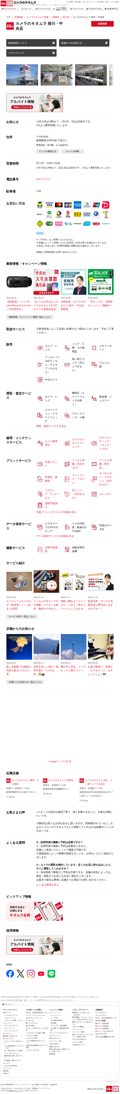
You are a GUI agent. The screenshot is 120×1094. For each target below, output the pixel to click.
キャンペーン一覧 (55, 1041)
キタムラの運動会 (78, 1027)
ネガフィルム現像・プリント (13, 1020)
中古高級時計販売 (56, 1020)
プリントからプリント (11, 1053)
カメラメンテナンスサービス (35, 1015)
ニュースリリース (23, 1084)
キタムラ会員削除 (102, 1028)
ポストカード (7, 1033)
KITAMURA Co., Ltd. (14, 1090)
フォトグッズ (7, 1068)
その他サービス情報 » (34, 1010)
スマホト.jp (29, 1020)
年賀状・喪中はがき (10, 1036)
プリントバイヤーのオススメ (58, 1033)
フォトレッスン (77, 1029)
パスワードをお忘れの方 (105, 1031)
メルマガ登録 (114, 2)
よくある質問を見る (47, 884)
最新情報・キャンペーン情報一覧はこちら (29, 317)
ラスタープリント (10, 1018)
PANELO (6, 1073)
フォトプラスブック (11, 1025)
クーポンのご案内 (32, 1035)
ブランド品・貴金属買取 (59, 1025)
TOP (8, 17)
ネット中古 (54, 1018)
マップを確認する (47, 151)
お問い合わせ (86, 2)
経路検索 (102, 24)
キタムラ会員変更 (102, 1026)
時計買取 (54, 1023)
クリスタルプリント (11, 1015)
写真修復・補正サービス (12, 1060)
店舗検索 (18, 17)
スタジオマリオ (32, 1023)
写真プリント (7, 1012)
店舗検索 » (99, 1010)
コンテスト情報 (77, 1042)
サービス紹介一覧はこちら (22, 616)
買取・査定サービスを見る (51, 426)
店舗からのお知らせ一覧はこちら (25, 682)
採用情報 (78, 2)
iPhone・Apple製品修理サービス (37, 1012)
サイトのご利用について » (105, 1037)
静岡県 (55, 17)
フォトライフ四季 (78, 1032)
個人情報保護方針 (8, 1084)
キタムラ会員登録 (102, 1023)
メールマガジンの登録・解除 (35, 1033)
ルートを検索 (72, 151)
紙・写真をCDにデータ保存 (13, 1050)
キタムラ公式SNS (32, 1038)
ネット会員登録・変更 (100, 2)
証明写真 (6, 1071)
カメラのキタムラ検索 (38, 17)
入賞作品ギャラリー (79, 1045)
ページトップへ (113, 1081)
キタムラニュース (55, 1035)
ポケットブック (9, 1028)
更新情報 (52, 1054)
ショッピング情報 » (56, 1010)
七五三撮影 (31, 1025)
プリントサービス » (10, 1010)
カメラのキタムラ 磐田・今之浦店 (25, 782)
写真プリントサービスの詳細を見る (56, 512)
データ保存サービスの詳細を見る (55, 536)
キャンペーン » (54, 1038)
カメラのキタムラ (101, 1012)
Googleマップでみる (60, 761)
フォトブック (7, 1023)
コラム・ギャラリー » (80, 1010)
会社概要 (70, 2)
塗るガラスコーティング (34, 1018)
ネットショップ (54, 1012)
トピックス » (54, 1044)
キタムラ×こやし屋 (32, 1050)
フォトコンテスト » (79, 1039)
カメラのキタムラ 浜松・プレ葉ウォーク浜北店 (98, 782)
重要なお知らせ (54, 1047)
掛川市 (66, 17)
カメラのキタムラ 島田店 (61, 780)
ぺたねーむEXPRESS (10, 1066)
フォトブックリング (11, 1031)
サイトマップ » (100, 1034)
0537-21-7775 (43, 179)
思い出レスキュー (9, 1038)
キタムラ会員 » (100, 1020)
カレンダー (6, 1063)
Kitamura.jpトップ (10, 1004)
